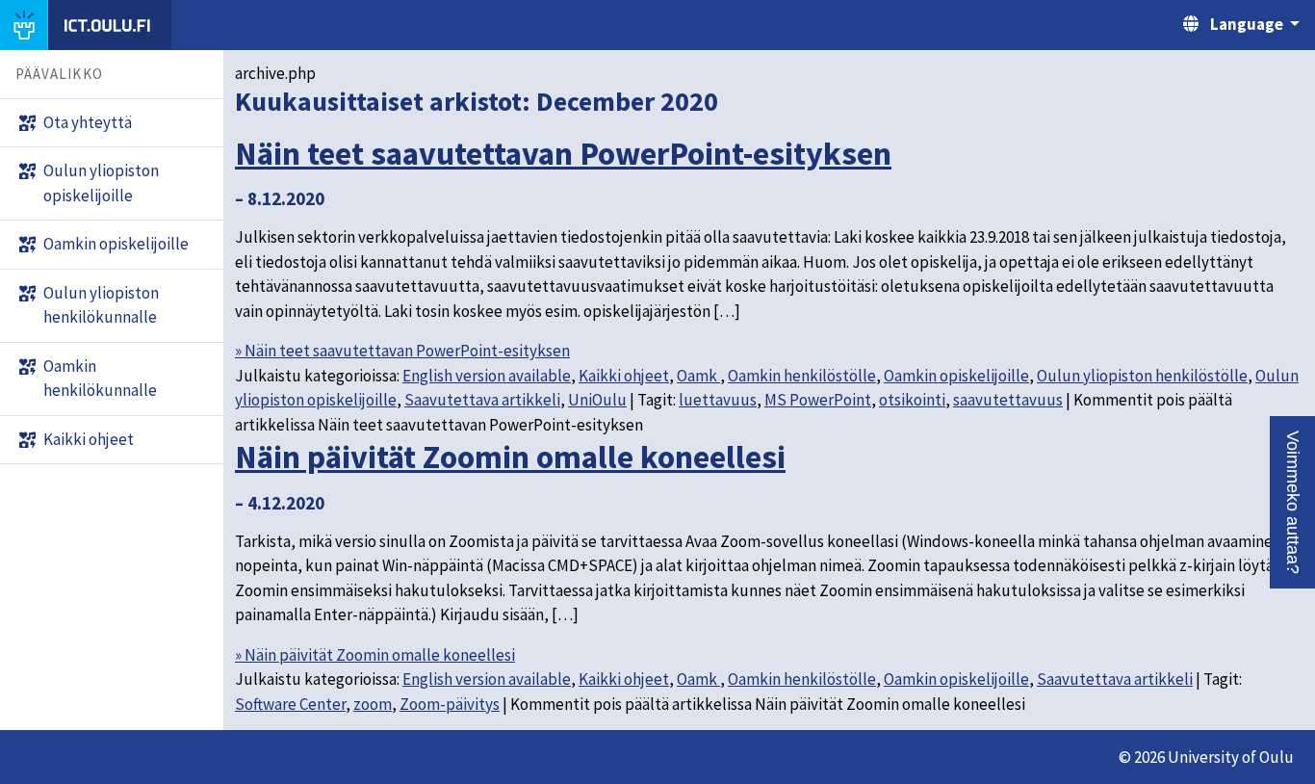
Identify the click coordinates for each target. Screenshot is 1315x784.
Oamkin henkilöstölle (802, 375)
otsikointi (912, 399)
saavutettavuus (1008, 399)
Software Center (290, 704)
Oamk (698, 375)
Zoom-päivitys (450, 704)
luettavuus (718, 399)
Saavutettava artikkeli (482, 399)
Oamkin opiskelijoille (956, 375)
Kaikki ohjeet (624, 375)
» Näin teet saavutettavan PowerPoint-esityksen (402, 350)
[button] (1292, 502)
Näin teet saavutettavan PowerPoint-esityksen (563, 153)
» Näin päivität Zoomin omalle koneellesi (375, 655)
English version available (486, 375)
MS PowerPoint (817, 399)
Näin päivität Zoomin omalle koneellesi (510, 456)
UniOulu (597, 399)
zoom (372, 704)
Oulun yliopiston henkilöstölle (1142, 375)
